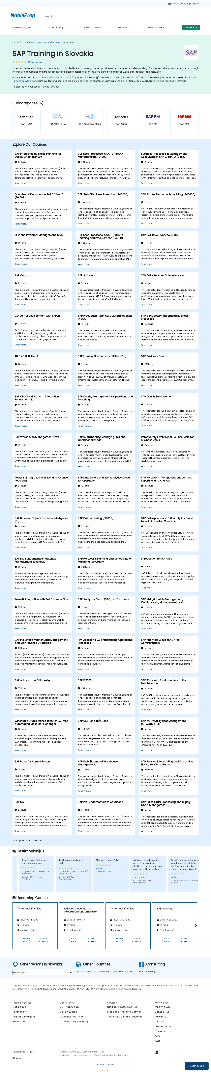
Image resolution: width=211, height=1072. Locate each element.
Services (123, 27)
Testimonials (163, 1026)
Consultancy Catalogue (75, 1021)
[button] (195, 925)
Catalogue (19, 1007)
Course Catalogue (21, 27)
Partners (160, 1016)
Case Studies (68, 1011)
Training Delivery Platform (125, 1016)
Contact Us (191, 27)
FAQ (157, 1036)
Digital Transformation (122, 1007)
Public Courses (92, 27)
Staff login (105, 1070)
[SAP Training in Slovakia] (25, 15)
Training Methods (24, 1016)
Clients (159, 1021)
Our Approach (69, 1007)
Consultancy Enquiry (73, 1016)
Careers (160, 1031)
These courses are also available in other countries (104, 971)
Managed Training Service (124, 1011)
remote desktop (21, 81)
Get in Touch (196, 1066)
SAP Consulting (147, 971)
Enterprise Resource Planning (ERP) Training (41, 42)
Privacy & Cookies (105, 1064)
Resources (19, 1021)
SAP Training (68, 42)
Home (16, 42)
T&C (157, 1041)
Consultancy (56, 27)
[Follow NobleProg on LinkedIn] (156, 1052)
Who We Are (155, 27)
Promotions (20, 1011)
